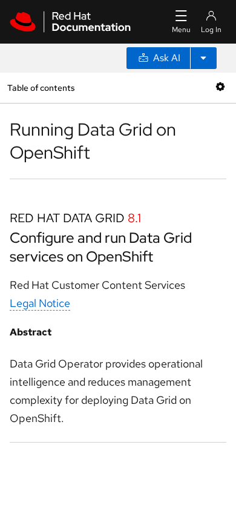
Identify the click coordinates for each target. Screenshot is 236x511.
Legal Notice (40, 303)
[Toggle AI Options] (203, 58)
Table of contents (41, 87)
